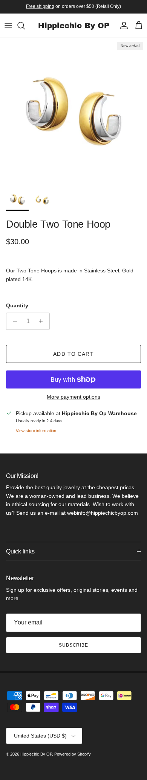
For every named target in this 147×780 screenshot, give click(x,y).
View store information (36, 430)
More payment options (73, 397)
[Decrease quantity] (13, 321)
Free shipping (40, 6)
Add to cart (73, 354)
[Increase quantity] (42, 321)
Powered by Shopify (72, 754)
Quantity (17, 305)
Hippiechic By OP (36, 754)
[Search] (25, 25)
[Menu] (8, 25)
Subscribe (74, 645)
